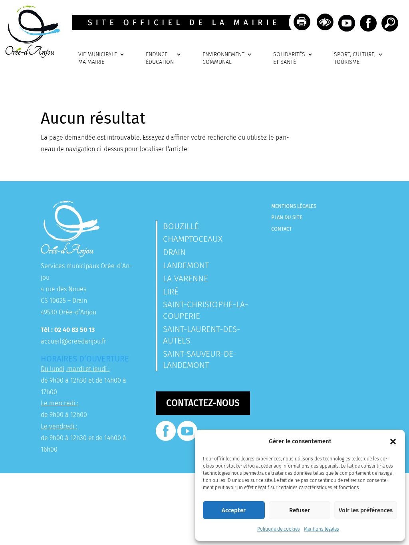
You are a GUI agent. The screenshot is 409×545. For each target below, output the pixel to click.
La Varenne (185, 278)
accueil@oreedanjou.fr (73, 341)
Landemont (186, 265)
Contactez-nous (203, 403)
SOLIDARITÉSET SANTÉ (289, 58)
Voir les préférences (366, 510)
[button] (393, 442)
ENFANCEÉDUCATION (160, 58)
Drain (174, 252)
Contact (281, 229)
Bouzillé (181, 226)
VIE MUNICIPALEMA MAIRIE (97, 58)
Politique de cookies (278, 529)
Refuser (299, 510)
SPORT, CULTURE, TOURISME (354, 58)
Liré (171, 291)
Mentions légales (321, 529)
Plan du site (286, 217)
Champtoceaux (192, 239)
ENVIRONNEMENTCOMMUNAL (223, 58)
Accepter (234, 510)
